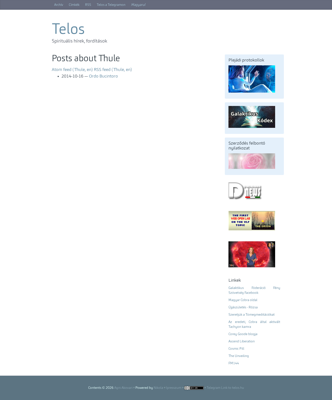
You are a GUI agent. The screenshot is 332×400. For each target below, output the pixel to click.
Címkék (74, 5)
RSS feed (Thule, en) (113, 70)
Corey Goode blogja (242, 334)
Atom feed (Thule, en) (72, 70)
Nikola (158, 388)
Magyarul (138, 5)
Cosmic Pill (236, 348)
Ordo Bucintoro (103, 76)
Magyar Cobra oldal (242, 300)
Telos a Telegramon (111, 5)
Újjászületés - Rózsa (243, 307)
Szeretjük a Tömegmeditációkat (251, 314)
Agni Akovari (123, 388)
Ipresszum (173, 388)
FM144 (233, 363)
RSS (88, 5)
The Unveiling (238, 356)
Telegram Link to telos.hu (225, 388)
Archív (58, 5)
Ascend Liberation (241, 341)
